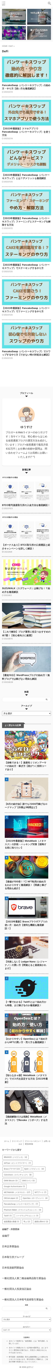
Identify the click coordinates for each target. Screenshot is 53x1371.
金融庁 (5, 1235)
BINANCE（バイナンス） (15, 1157)
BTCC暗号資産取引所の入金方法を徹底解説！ (26, 505)
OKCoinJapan (11, 1198)
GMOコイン (28, 1180)
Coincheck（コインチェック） (18, 1175)
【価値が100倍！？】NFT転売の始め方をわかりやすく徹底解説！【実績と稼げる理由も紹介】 (25, 885)
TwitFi (8, 1216)
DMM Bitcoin (11, 1180)
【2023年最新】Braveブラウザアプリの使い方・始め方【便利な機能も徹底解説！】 (26, 925)
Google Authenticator (14, 1186)
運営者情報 (29, 1144)
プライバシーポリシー (33, 1141)
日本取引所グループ (13, 1257)
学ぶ (27, 1221)
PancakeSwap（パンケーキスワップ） (21, 1204)
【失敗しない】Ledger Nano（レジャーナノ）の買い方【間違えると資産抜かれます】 (26, 965)
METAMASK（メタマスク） (17, 1192)
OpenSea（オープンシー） (35, 1198)
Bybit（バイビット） (34, 1169)
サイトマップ (17, 1141)
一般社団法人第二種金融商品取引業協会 (24, 1278)
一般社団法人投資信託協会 (16, 1288)
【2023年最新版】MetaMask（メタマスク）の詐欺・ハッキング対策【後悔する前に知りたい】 (25, 844)
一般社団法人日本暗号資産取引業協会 (23, 1299)
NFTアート (40, 1192)
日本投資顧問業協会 (13, 1267)
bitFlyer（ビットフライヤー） (17, 1163)
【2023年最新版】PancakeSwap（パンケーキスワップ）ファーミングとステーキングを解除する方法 (26, 221)
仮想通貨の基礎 (11, 1221)
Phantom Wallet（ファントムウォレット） (22, 1210)
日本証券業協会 (10, 1246)
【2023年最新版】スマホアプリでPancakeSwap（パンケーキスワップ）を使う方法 (26, 131)
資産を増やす (41, 1221)
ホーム (6, 1141)
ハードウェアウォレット (27, 1216)
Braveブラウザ (12, 1169)
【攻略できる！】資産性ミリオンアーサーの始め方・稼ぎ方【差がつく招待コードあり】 (25, 766)
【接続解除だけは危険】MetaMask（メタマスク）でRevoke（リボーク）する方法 (26, 1120)
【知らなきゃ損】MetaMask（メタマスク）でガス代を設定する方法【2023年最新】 (26, 1078)
